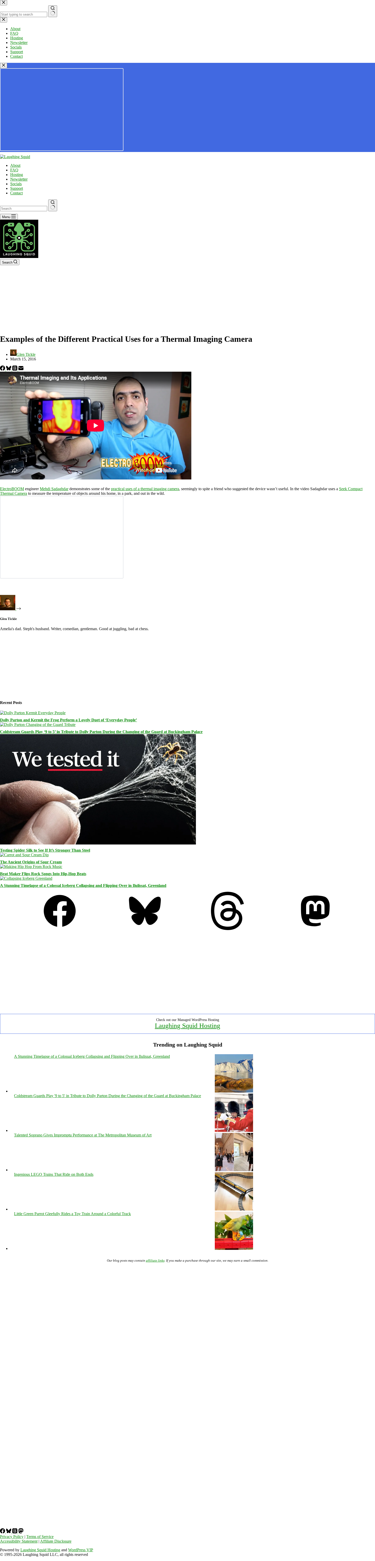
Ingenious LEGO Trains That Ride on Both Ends (53, 1174)
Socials (16, 184)
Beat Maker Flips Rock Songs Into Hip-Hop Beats (43, 874)
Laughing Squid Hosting (187, 1025)
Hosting (16, 174)
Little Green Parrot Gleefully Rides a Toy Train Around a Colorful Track (72, 1214)
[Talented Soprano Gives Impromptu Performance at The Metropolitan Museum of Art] (234, 1170)
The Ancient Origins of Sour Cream (31, 862)
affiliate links (155, 1260)
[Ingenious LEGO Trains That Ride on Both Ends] (234, 1209)
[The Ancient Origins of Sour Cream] (24, 855)
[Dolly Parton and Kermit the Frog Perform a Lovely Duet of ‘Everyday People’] (33, 713)
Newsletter (19, 179)
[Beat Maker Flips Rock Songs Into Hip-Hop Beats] (31, 866)
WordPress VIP (80, 1550)
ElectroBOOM (12, 489)
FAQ (14, 170)
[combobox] (23, 208)
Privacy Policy (11, 1536)
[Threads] (15, 369)
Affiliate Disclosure (55, 1541)
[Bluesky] (9, 369)
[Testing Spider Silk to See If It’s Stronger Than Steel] (98, 843)
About (15, 165)
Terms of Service (40, 1536)
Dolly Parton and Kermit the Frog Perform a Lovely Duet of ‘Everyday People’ (68, 720)
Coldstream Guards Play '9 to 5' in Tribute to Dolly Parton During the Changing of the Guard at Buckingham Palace (107, 1096)
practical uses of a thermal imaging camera (145, 489)
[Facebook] (3, 369)
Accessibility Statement (19, 1541)
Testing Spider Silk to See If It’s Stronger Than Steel (45, 850)
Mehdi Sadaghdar (54, 489)
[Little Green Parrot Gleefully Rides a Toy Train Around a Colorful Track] (234, 1248)
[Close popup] (3, 65)
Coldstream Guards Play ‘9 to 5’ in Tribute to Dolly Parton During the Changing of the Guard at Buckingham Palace (101, 732)
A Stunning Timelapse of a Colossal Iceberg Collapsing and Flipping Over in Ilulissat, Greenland (83, 885)
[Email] (20, 369)
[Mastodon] (315, 928)
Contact (16, 193)
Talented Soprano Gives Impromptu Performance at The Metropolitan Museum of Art (83, 1135)
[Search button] (52, 205)
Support (16, 188)
